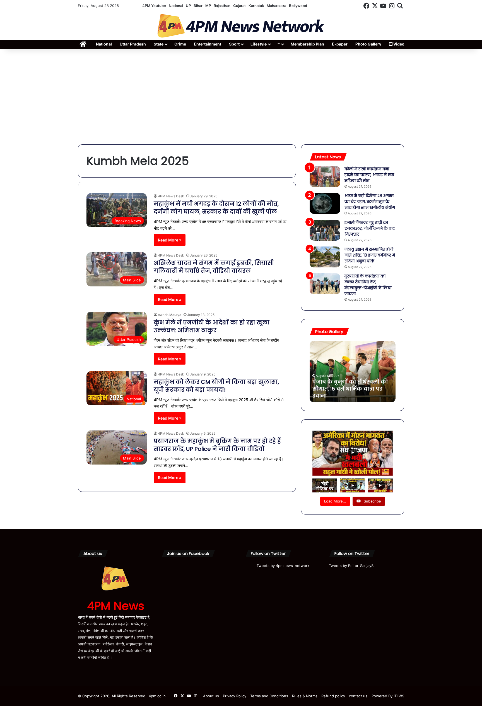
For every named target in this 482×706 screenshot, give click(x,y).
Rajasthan (222, 5)
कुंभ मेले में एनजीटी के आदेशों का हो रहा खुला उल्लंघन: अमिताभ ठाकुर (211, 326)
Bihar (198, 5)
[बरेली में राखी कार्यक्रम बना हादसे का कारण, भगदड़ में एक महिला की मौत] (325, 176)
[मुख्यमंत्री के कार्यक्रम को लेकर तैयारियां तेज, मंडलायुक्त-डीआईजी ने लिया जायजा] (325, 283)
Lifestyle (258, 44)
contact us (358, 696)
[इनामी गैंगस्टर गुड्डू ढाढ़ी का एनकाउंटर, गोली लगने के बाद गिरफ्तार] (325, 230)
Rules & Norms (304, 696)
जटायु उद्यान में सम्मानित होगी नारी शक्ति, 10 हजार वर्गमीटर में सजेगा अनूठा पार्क (369, 255)
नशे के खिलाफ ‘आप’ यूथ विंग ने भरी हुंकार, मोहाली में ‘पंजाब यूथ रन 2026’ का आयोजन (349, 388)
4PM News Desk (171, 196)
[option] (353, 371)
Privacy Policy (234, 696)
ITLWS (399, 696)
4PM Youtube (154, 5)
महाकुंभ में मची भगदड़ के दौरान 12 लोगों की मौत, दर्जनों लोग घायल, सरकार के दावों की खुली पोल (216, 208)
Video (398, 44)
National (176, 5)
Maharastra (276, 5)
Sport (234, 44)
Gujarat (239, 5)
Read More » (169, 240)
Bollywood (298, 5)
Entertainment (207, 44)
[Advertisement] (241, 97)
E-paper (340, 44)
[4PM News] (241, 26)
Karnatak (256, 5)
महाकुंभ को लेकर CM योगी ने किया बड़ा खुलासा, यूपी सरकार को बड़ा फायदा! (216, 386)
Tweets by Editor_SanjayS (351, 565)
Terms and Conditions (269, 696)
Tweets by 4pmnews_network (283, 565)
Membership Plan (307, 44)
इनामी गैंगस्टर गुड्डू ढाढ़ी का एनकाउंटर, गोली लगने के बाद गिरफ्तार (369, 228)
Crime (180, 44)
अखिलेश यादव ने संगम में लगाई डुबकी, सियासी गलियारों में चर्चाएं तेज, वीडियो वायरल (214, 267)
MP (208, 5)
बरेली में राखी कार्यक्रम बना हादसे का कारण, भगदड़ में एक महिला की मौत (369, 174)
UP (188, 5)
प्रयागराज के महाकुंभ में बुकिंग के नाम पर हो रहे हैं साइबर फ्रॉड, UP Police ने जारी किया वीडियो (217, 445)
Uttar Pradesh (133, 44)
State (158, 44)
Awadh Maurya (169, 315)
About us (211, 696)
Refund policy (333, 696)
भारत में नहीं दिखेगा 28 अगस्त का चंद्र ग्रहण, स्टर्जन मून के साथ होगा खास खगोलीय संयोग (369, 201)
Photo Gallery (368, 44)
